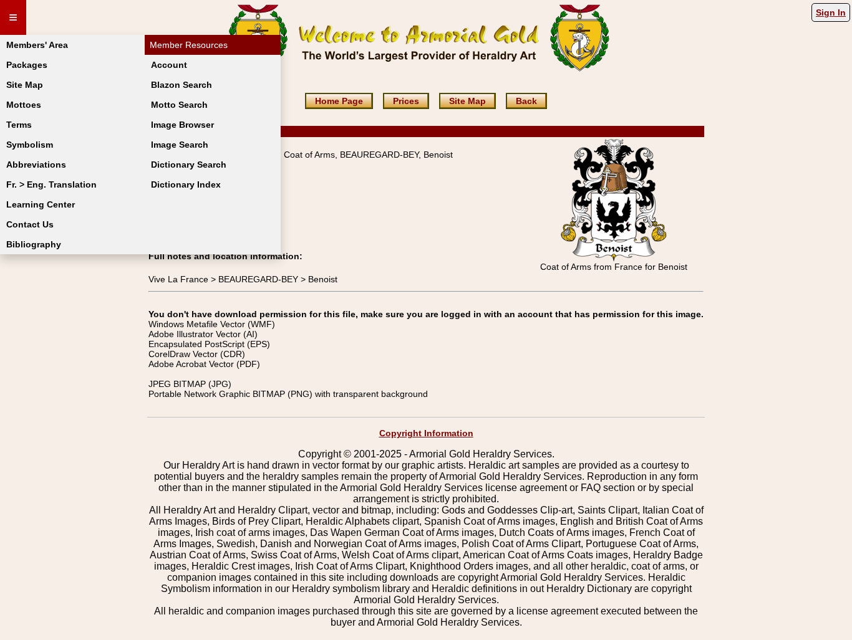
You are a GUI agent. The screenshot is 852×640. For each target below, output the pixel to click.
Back (526, 101)
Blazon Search (181, 85)
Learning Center (40, 204)
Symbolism (29, 145)
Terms (19, 125)
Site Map (24, 85)
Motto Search (179, 105)
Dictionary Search (188, 165)
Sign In (831, 12)
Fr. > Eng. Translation (51, 184)
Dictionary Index (186, 184)
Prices (406, 101)
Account (169, 65)
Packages (26, 65)
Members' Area (37, 45)
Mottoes (23, 105)
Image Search (179, 145)
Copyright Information (426, 433)
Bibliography (33, 244)
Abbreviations (36, 165)
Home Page (339, 101)
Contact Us (30, 224)
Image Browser (182, 125)
